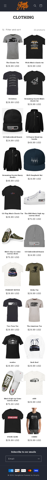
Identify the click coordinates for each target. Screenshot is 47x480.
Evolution (13, 99)
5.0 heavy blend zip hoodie (34, 138)
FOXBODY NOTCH (12, 290)
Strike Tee (34, 290)
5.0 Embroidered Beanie (12, 137)
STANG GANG (12, 437)
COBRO (34, 437)
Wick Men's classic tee (34, 63)
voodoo (13, 362)
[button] (5, 6)
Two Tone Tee (12, 326)
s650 (34, 399)
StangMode (19, 475)
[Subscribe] (38, 459)
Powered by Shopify (31, 475)
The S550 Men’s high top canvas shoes (34, 214)
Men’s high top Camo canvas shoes (12, 400)
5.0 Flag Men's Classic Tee (12, 213)
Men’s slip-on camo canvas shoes (13, 253)
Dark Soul (34, 362)
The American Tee (34, 326)
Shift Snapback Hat (34, 175)
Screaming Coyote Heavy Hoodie (12, 176)
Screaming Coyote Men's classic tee (34, 100)
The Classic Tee (12, 63)
